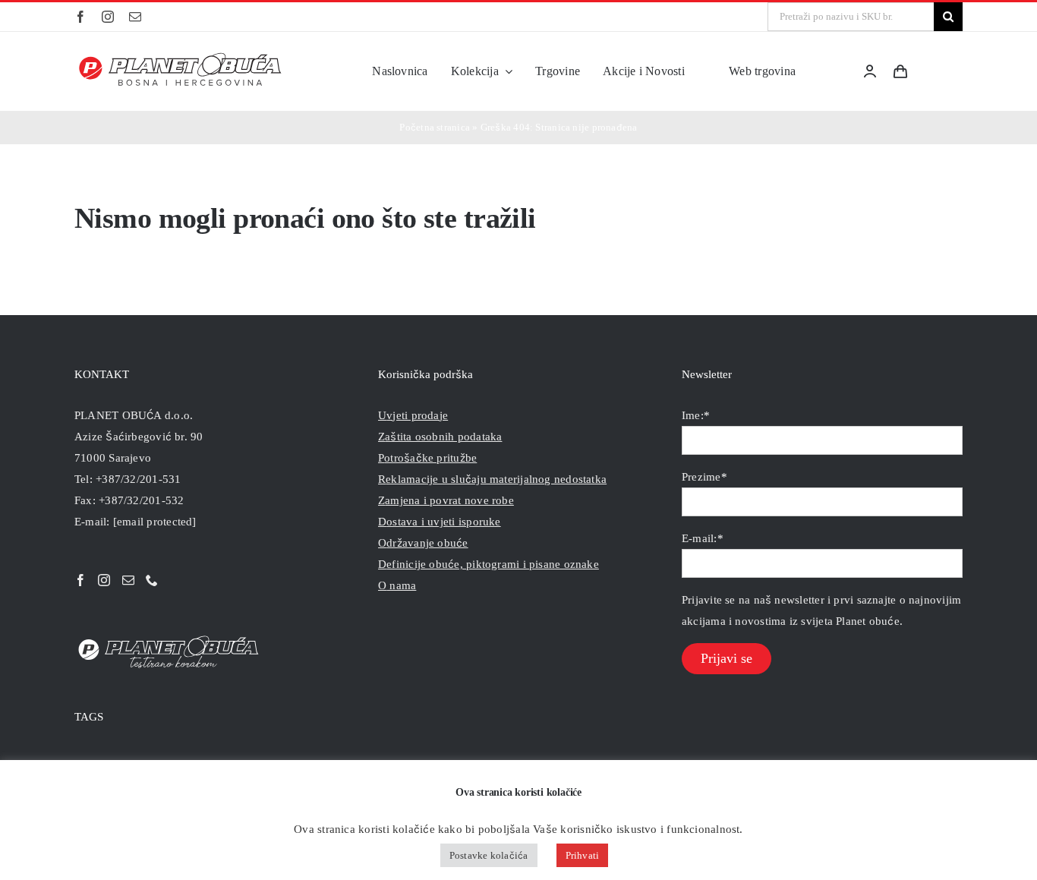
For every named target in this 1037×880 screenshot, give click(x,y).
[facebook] (80, 17)
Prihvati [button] (583, 855)
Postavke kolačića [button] (488, 855)
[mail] (135, 17)
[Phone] (152, 580)
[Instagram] (104, 580)
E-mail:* (702, 538)
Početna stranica (434, 127)
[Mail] (128, 580)
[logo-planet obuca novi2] (181, 57)
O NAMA (397, 585)
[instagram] (108, 17)
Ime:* (696, 415)
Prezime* (704, 477)
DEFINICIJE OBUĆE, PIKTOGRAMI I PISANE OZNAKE (488, 564)
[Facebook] (80, 580)
